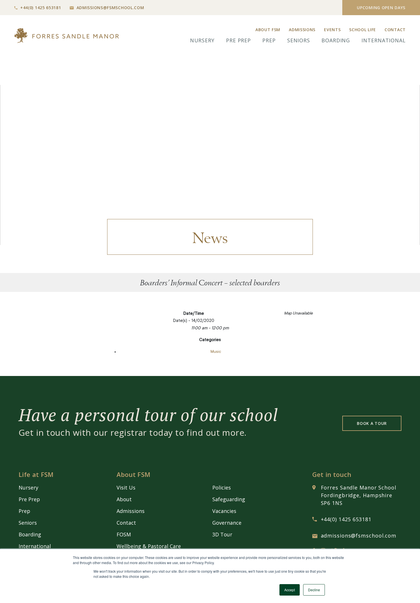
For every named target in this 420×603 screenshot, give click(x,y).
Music (216, 352)
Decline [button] (314, 589)
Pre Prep (238, 40)
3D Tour (222, 534)
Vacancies (224, 511)
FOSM (124, 534)
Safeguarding (228, 499)
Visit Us (126, 487)
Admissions (302, 29)
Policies (221, 487)
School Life (362, 29)
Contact (395, 29)
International (383, 40)
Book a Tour (372, 423)
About (124, 499)
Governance (226, 522)
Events (332, 29)
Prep (269, 40)
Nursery (202, 40)
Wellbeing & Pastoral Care (149, 546)
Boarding (335, 40)
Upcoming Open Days (381, 7)
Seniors (298, 40)
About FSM (267, 29)
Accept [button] (289, 589)
